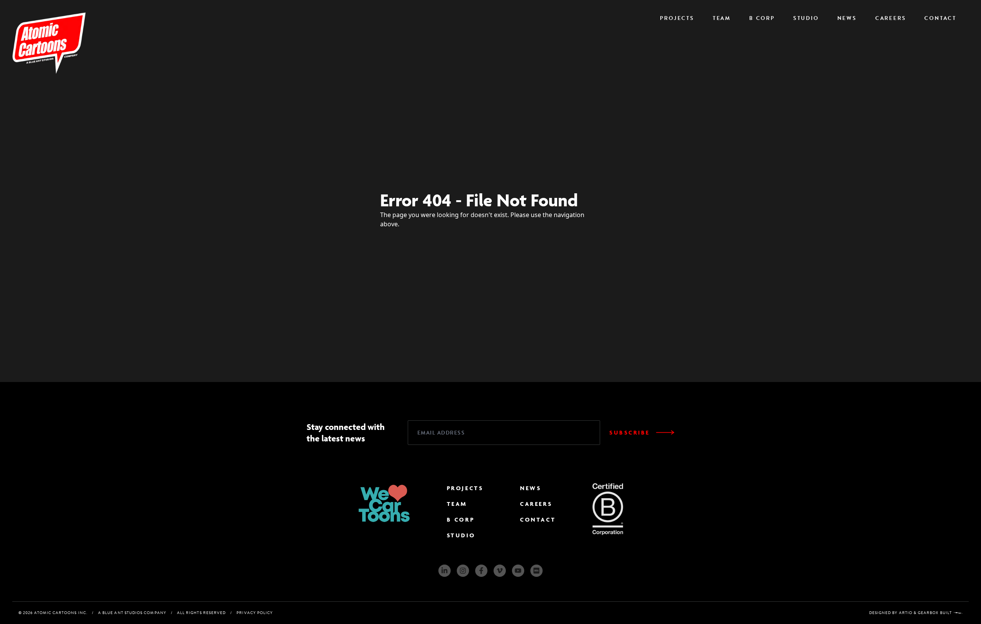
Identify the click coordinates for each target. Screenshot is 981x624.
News (847, 18)
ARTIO (905, 613)
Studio (806, 18)
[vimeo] (500, 571)
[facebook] (481, 571)
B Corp (762, 18)
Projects (677, 18)
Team (722, 18)
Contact (940, 18)
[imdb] (536, 571)
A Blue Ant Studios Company (132, 613)
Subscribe (629, 432)
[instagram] (463, 571)
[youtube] (518, 571)
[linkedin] (444, 571)
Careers (890, 18)
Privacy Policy (254, 613)
